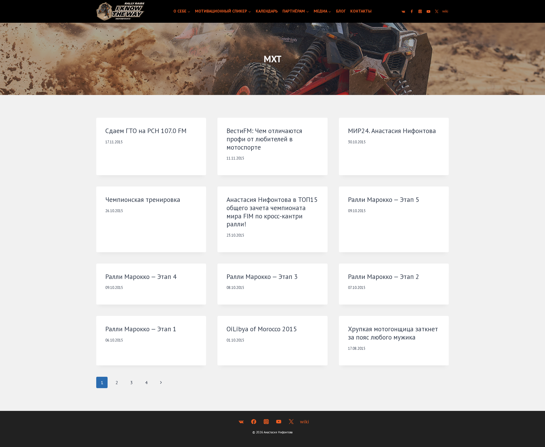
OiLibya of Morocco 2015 (262, 329)
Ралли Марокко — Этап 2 (383, 276)
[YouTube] (428, 11)
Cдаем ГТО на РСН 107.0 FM (145, 131)
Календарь (267, 11)
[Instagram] (420, 11)
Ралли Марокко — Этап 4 (141, 276)
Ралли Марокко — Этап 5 (383, 199)
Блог (341, 11)
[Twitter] (437, 11)
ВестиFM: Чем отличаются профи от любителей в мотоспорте (264, 139)
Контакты (361, 11)
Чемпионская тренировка (142, 199)
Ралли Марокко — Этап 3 (262, 276)
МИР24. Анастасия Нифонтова (392, 131)
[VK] (403, 11)
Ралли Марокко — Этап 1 (141, 329)
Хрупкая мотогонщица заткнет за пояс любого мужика (393, 333)
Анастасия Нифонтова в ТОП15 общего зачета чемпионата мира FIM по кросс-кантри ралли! (272, 211)
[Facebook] (412, 11)
